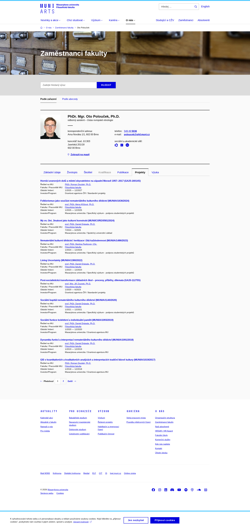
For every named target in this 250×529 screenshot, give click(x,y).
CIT (100, 473)
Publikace (123, 172)
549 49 (130, 131)
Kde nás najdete (162, 444)
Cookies (60, 493)
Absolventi (204, 20)
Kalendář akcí (46, 418)
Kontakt (158, 448)
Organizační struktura (165, 418)
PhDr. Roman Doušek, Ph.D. (78, 184)
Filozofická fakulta (73, 187)
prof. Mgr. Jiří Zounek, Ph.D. (78, 283)
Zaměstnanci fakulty (164, 422)
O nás (159, 411)
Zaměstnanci (185, 20)
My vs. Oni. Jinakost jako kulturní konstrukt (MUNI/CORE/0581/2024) (77, 220)
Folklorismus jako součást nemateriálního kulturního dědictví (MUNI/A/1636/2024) (84, 201)
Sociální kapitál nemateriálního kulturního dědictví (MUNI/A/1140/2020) (78, 300)
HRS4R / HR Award (164, 431)
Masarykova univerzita (58, 489)
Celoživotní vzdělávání (79, 434)
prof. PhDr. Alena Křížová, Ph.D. (79, 204)
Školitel (88, 172)
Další (70, 381)
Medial (86, 473)
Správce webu (46, 493)
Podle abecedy (70, 99)
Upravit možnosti (81, 522)
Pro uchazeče (80, 411)
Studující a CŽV (165, 20)
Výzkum (103, 411)
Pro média (45, 431)
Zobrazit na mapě (80, 154)
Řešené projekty (105, 422)
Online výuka (130, 473)
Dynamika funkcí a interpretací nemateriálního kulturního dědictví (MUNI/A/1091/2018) (87, 340)
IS (106, 473)
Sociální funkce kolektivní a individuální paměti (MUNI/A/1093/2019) (76, 320)
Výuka (155, 172)
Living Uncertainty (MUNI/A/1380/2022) (61, 260)
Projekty (140, 172)
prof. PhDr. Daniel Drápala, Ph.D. (80, 224)
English (205, 6)
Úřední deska (161, 453)
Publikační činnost (106, 434)
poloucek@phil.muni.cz (137, 134)
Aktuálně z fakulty (48, 422)
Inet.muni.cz (115, 473)
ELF (94, 473)
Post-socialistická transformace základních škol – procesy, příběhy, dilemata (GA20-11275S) (90, 280)
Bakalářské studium (78, 418)
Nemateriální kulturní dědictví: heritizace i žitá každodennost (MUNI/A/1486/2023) (84, 240)
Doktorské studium (77, 429)
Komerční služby (162, 439)
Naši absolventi (162, 426)
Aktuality (48, 411)
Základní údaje (52, 172)
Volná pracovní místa (136, 418)
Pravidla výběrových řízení (138, 422)
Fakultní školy (161, 435)
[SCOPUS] (122, 145)
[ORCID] (128, 145)
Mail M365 (45, 473)
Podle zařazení (48, 99)
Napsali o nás (46, 426)
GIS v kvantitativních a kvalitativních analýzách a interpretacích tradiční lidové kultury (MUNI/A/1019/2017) (97, 359)
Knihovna (57, 473)
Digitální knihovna (72, 473)
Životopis (72, 172)
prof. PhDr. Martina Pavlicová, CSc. (81, 244)
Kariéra (133, 411)
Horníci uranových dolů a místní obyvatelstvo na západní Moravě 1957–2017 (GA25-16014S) (90, 181)
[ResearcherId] (117, 145)
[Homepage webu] (59, 8)
